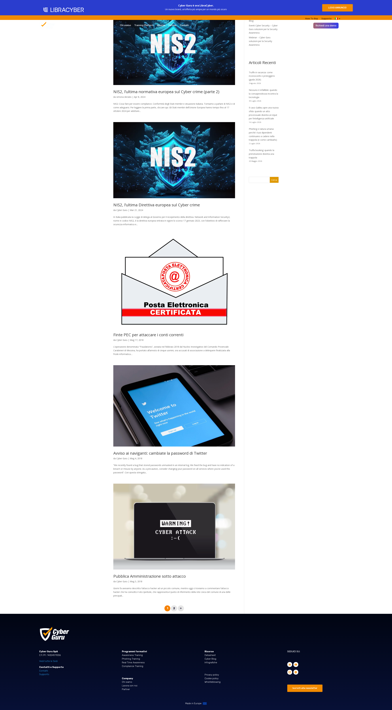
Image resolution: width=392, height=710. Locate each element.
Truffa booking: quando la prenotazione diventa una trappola (261, 154)
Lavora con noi (129, 685)
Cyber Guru (121, 210)
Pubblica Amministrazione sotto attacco (149, 576)
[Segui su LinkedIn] (289, 664)
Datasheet (210, 655)
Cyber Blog (210, 658)
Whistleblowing (213, 682)
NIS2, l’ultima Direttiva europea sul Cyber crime (156, 205)
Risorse (161, 25)
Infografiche (211, 662)
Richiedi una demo (326, 26)
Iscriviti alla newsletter (304, 688)
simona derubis (124, 96)
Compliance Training (132, 666)
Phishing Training (131, 658)
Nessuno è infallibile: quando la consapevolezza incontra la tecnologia (263, 94)
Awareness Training (132, 655)
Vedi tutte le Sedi (48, 661)
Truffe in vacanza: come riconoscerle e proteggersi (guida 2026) (262, 76)
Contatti (184, 25)
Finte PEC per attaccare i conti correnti (148, 334)
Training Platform (144, 25)
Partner (172, 25)
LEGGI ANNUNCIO (337, 7)
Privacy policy (212, 674)
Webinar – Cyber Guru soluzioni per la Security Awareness (260, 41)
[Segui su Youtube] (295, 664)
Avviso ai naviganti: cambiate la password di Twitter (160, 453)
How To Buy (311, 18)
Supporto (326, 18)
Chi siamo (125, 25)
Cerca (274, 179)
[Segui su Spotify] (295, 672)
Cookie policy (212, 678)
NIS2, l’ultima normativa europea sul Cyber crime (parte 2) (166, 91)
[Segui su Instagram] (289, 672)
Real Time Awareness (133, 662)
